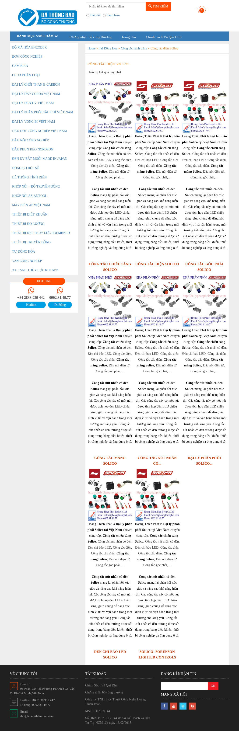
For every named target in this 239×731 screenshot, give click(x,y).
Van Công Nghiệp (27, 261)
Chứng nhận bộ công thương (91, 37)
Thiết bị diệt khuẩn (29, 214)
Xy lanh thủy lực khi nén (35, 270)
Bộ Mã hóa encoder (29, 47)
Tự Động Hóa (108, 48)
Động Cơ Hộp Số (25, 168)
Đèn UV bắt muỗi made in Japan (39, 158)
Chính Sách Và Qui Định (164, 37)
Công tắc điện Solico (157, 264)
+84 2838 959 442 (31, 297)
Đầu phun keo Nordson (32, 149)
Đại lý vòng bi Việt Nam (33, 121)
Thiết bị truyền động (31, 242)
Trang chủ (128, 37)
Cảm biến (20, 66)
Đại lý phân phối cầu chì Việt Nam (42, 112)
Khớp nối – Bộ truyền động (36, 186)
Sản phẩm (113, 15)
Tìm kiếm (160, 6)
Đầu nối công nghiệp (30, 140)
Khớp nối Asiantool (29, 196)
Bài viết (95, 15)
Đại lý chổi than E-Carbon (36, 84)
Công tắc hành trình (134, 48)
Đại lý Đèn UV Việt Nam (33, 103)
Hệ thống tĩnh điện (29, 177)
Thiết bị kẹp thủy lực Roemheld (41, 233)
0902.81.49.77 (60, 297)
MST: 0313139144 (97, 711)
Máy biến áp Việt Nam (31, 205)
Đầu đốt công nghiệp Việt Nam (39, 131)
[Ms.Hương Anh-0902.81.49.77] (46, 17)
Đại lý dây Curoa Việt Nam (36, 94)
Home (91, 48)
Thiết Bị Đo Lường (28, 224)
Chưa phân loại (26, 75)
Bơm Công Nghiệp (27, 56)
